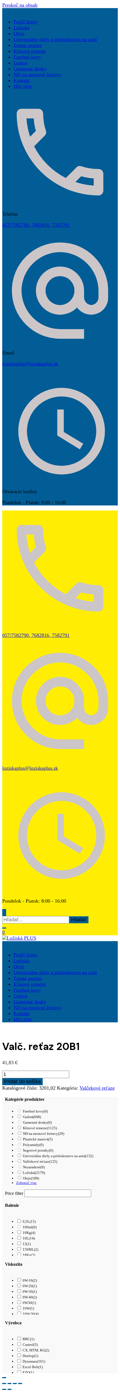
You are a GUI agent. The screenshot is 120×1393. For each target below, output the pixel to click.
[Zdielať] (15, 1383)
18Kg (29, 1255)
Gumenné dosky (29, 68)
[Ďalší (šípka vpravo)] (9, 1389)
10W (28, 1308)
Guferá (20, 63)
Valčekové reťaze (97, 1088)
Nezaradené (34, 1167)
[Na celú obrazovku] (9, 1383)
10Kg (29, 1233)
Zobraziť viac (26, 1183)
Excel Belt (33, 1367)
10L (29, 1238)
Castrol (30, 1344)
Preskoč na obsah (19, 5)
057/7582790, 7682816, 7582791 (35, 225)
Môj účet (22, 86)
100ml (30, 1227)
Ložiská (21, 27)
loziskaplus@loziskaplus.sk (30, 363)
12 (27, 1244)
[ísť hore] (4, 1377)
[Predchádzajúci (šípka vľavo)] (4, 1389)
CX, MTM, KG (36, 1350)
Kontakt (21, 80)
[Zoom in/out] (4, 1383)
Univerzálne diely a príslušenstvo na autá (55, 39)
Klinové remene (29, 51)
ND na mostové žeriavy (37, 74)
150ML (30, 1249)
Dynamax (34, 1361)
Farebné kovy (27, 57)
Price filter (14, 1193)
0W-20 (30, 1286)
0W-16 (30, 1280)
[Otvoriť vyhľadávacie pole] (4, 912)
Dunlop (30, 1356)
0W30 (29, 1303)
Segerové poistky (38, 1150)
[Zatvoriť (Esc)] (20, 1383)
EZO (28, 1372)
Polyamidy (33, 1145)
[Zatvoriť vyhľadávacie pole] (4, 928)
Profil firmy (25, 22)
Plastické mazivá (37, 1139)
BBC (28, 1339)
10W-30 (31, 1314)
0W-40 (30, 1297)
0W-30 (30, 1291)
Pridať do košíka (22, 1081)
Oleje (18, 33)
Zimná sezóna (27, 45)
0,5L (29, 1221)
